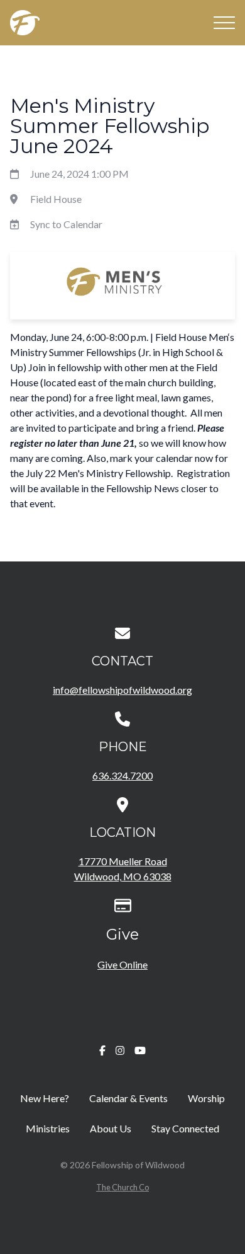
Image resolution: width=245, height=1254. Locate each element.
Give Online (122, 964)
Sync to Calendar (66, 224)
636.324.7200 (122, 775)
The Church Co (122, 1187)
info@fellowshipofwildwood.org (122, 690)
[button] (224, 22)
